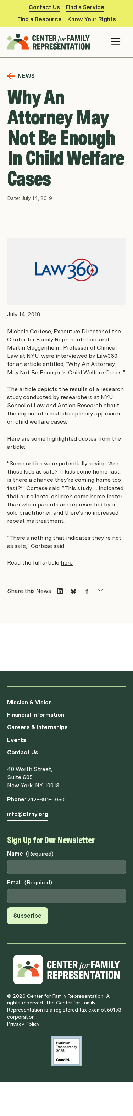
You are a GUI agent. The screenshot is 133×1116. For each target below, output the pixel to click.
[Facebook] (87, 591)
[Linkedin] (60, 591)
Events (16, 740)
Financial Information (35, 715)
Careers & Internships (37, 727)
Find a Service (85, 7)
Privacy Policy (23, 1024)
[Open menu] (116, 42)
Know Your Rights (91, 19)
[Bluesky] (73, 591)
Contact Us (44, 7)
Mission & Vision (29, 702)
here (67, 562)
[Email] (100, 591)
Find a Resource (39, 19)
